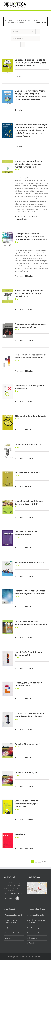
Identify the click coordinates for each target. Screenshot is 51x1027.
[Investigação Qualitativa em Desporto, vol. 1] (7, 688)
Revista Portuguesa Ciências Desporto (11, 921)
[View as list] (27, 44)
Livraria (7, 938)
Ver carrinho (42, 23)
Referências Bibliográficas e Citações (37, 921)
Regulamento (33, 938)
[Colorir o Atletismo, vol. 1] (7, 778)
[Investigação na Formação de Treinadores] (7, 391)
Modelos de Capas (34, 928)
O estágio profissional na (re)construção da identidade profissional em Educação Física (31, 236)
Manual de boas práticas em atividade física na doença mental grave (29, 293)
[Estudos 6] (7, 840)
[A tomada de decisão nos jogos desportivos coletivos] (7, 330)
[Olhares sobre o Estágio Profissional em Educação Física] (7, 627)
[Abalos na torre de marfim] (7, 450)
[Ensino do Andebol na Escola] (7, 568)
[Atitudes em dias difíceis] (7, 479)
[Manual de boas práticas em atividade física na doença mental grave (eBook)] (7, 166)
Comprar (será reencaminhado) (22, 218)
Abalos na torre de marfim (28, 444)
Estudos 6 (20, 834)
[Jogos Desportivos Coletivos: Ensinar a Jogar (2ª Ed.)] (7, 507)
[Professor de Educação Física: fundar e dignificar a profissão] (7, 596)
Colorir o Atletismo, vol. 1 (27, 772)
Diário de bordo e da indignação (30, 416)
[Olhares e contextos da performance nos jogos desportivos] (7, 806)
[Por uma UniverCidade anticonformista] (7, 537)
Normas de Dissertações (36, 915)
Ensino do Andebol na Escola (29, 562)
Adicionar (20, 276)
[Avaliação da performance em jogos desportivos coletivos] (7, 719)
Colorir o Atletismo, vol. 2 (27, 744)
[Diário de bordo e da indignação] (7, 422)
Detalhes (19, 76)
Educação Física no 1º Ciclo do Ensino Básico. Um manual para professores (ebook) (30, 63)
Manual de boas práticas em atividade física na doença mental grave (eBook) (29, 164)
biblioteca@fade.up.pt (15, 893)
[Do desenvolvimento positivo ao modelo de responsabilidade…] (7, 361)
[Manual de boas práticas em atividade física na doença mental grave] (7, 296)
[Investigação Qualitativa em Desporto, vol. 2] (7, 658)
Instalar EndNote (34, 933)
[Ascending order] (37, 31)
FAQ (6, 928)
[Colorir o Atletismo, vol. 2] (7, 750)
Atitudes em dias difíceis (27, 472)
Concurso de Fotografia (12, 933)
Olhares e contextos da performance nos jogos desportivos (26, 804)
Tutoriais (31, 943)
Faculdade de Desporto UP (13, 915)
